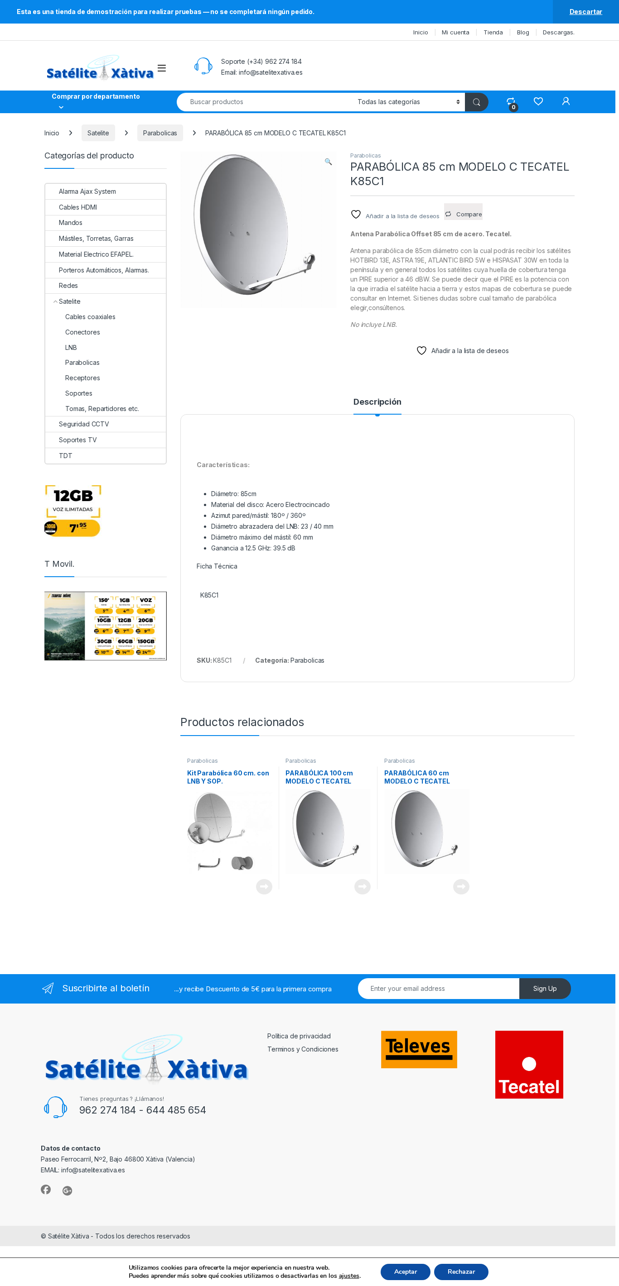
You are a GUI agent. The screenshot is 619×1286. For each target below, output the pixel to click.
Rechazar (461, 1271)
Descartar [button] (586, 11)
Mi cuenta (455, 32)
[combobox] (265, 102)
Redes (68, 285)
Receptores (82, 378)
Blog (523, 32)
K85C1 (208, 595)
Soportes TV (78, 440)
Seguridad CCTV (84, 424)
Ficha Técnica (217, 566)
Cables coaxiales (90, 316)
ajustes (349, 1276)
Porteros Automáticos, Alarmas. (104, 270)
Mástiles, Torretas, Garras (96, 238)
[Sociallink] (46, 1190)
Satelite (98, 133)
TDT (66, 455)
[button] (328, 161)
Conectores (82, 332)
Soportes (78, 393)
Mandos (70, 222)
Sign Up (545, 988)
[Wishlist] (538, 101)
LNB (71, 347)
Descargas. (559, 32)
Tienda (493, 32)
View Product (260, 886)
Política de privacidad (299, 1036)
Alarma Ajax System (87, 191)
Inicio (420, 32)
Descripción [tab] (377, 402)
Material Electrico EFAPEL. (96, 254)
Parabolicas (160, 133)
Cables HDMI (78, 207)
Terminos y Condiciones (303, 1049)
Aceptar (405, 1271)
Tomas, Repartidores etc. (102, 408)
